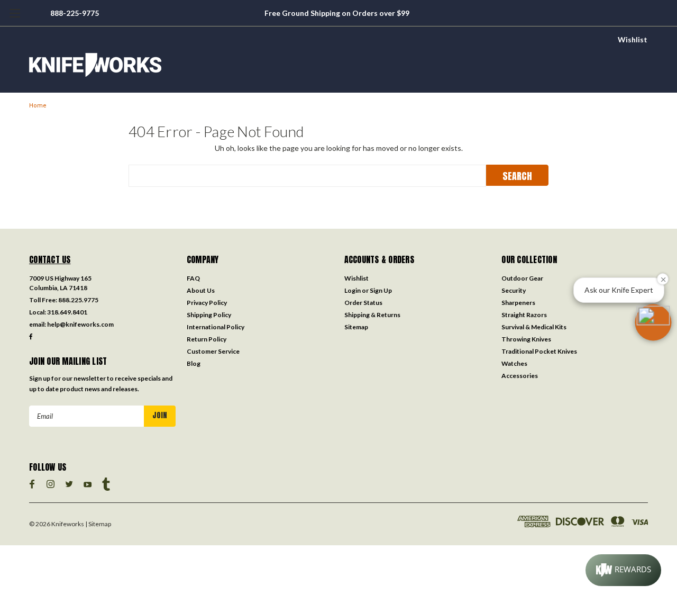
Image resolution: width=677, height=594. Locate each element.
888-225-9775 (74, 12)
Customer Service (213, 351)
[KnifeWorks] (338, 65)
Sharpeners (518, 303)
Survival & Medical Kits (533, 327)
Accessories (519, 376)
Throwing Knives (526, 339)
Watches (514, 363)
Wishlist (632, 39)
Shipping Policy (209, 315)
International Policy (215, 327)
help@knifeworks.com (80, 324)
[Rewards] (623, 570)
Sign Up (381, 290)
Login (352, 290)
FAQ (193, 278)
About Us (201, 290)
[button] (653, 322)
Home (38, 105)
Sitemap (356, 327)
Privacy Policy (207, 303)
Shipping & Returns (372, 315)
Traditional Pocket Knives (539, 351)
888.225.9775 (78, 300)
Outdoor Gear (522, 278)
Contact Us (50, 259)
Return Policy (206, 339)
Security (513, 290)
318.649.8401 (67, 312)
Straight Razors (524, 315)
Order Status (363, 303)
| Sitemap (98, 524)
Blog (193, 363)
